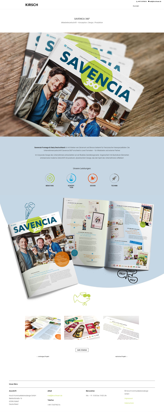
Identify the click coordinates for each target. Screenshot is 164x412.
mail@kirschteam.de (55, 396)
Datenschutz (129, 403)
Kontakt (136, 6)
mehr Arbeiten (82, 350)
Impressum (129, 398)
